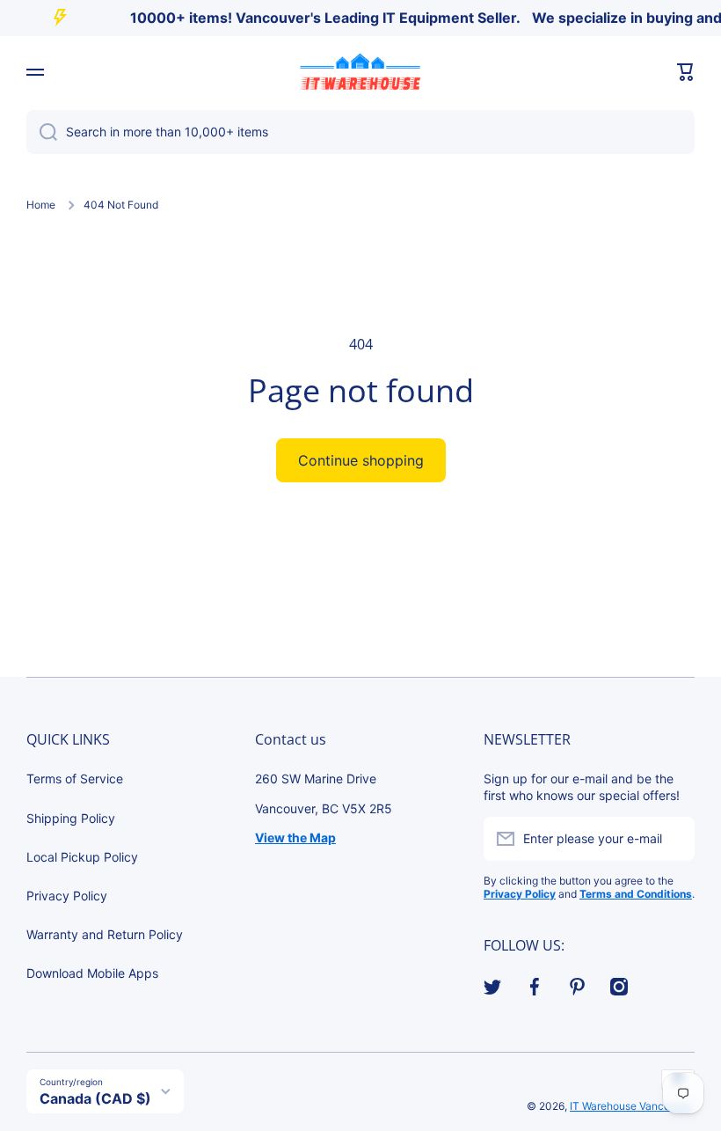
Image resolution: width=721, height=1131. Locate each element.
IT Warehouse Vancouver (631, 1106)
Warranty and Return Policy (104, 934)
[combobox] (360, 132)
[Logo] (360, 72)
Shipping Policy (70, 818)
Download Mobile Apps (92, 973)
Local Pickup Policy (82, 856)
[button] (686, 72)
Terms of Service (74, 778)
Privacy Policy (66, 895)
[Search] (41, 132)
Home (40, 204)
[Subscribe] (673, 839)
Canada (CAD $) (95, 1098)
